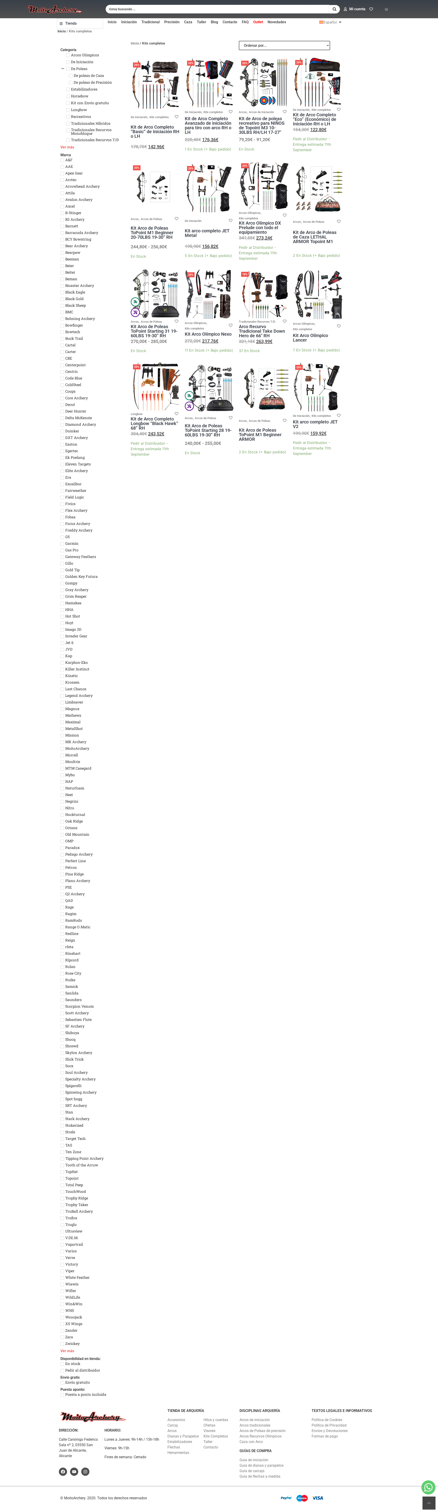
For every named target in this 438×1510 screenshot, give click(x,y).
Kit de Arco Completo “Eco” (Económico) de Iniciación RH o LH (314, 119)
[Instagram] (85, 1472)
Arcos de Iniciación (261, 112)
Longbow (137, 414)
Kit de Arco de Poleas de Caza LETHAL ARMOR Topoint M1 (314, 237)
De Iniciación (139, 117)
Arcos (243, 112)
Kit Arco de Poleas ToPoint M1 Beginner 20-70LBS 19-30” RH (152, 232)
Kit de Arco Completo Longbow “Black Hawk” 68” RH (154, 423)
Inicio (61, 31)
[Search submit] (334, 9)
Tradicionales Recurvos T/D (257, 321)
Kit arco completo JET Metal (207, 233)
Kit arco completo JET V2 (315, 424)
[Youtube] (74, 1472)
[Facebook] (63, 1472)
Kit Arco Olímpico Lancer (310, 338)
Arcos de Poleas (151, 219)
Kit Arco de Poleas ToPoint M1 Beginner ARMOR (260, 434)
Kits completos (159, 117)
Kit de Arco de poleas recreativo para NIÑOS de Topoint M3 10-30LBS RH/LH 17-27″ (261, 125)
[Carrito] (386, 9)
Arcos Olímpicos (250, 213)
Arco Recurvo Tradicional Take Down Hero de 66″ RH (262, 331)
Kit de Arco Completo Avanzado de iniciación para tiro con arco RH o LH (208, 125)
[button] (330, 22)
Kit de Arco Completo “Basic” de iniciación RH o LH (155, 131)
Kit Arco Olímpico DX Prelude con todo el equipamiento (260, 227)
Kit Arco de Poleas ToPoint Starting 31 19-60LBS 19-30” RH (154, 331)
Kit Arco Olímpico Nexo (208, 334)
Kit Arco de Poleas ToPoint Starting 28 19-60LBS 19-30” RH (208, 430)
